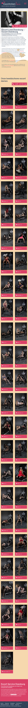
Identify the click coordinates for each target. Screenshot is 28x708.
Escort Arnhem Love (3, 706)
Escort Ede (22, 51)
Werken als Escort (5, 704)
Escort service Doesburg (9, 65)
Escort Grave (4, 52)
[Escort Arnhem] (11, 3)
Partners (17, 704)
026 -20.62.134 (20, 26)
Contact (12, 704)
